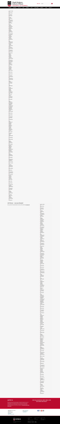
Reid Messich (42, 363)
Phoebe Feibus (11, 166)
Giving (46, 7)
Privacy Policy (9, 413)
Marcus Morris (11, 142)
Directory (50, 7)
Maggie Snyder (11, 139)
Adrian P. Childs (42, 204)
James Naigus (10, 97)
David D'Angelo (11, 58)
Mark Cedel (10, 144)
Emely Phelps (42, 265)
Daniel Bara (41, 243)
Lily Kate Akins (11, 137)
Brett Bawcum (11, 39)
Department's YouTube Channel (41, 410)
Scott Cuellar (42, 374)
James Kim (10, 96)
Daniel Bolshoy (42, 244)
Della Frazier (42, 254)
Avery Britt (10, 34)
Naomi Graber (10, 157)
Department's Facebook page (38, 410)
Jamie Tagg (41, 296)
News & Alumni (36, 7)
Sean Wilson (10, 184)
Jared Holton (10, 105)
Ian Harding (41, 285)
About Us (19, 7)
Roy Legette (10, 174)
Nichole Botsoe (42, 354)
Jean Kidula (10, 106)
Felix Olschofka (11, 79)
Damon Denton (11, 48)
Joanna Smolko (11, 111)
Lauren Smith (10, 131)
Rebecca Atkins (11, 168)
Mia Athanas (10, 149)
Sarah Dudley (10, 179)
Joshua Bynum (11, 119)
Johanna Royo (42, 306)
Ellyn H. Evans (11, 70)
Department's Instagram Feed (43, 410)
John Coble (10, 116)
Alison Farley (10, 15)
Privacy (35, 418)
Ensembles (27, 7)
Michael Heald (42, 345)
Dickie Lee (41, 255)
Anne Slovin (10, 33)
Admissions (14, 7)
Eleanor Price (10, 64)
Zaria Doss (41, 393)
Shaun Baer (10, 188)
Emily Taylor (10, 76)
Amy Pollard (42, 214)
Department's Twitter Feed (40, 410)
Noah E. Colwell (11, 162)
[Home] (18, 3)
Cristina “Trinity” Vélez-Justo (10, 44)
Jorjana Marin (10, 117)
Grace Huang (42, 276)
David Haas (41, 253)
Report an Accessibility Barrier (43, 418)
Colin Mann (41, 236)
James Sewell (10, 99)
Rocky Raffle (42, 365)
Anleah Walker (42, 225)
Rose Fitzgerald (11, 172)
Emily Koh (10, 75)
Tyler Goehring (11, 198)
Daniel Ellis (41, 246)
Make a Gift (38, 3)
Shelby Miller (10, 189)
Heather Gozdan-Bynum (10, 90)
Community (41, 7)
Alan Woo (10, 14)
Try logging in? (27, 204)
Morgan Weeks (11, 155)
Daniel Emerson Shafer (10, 54)
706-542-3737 (26, 410)
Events (31, 7)
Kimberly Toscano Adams (10, 127)
